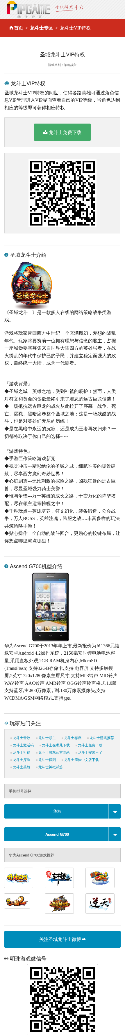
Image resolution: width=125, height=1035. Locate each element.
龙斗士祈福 (21, 752)
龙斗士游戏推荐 (101, 738)
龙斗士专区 (41, 27)
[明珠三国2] (17, 901)
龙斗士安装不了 (89, 752)
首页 (18, 27)
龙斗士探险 (21, 760)
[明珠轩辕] (59, 878)
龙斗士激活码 (23, 745)
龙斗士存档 (72, 738)
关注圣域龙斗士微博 (60, 939)
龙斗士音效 (21, 738)
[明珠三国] (18, 878)
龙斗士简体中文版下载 (81, 760)
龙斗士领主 (47, 738)
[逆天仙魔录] (100, 903)
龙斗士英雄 (21, 767)
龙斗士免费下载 (65, 132)
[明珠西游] (100, 878)
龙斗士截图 (47, 760)
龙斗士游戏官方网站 (54, 752)
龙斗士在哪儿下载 (55, 745)
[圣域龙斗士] (59, 903)
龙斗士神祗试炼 (50, 767)
